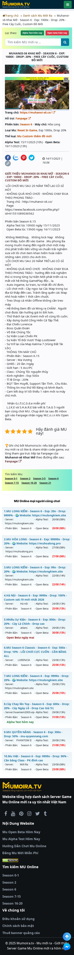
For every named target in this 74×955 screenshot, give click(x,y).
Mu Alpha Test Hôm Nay (21, 839)
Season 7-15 (12, 483)
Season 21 (45, 483)
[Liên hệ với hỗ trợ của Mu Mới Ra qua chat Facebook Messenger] (67, 947)
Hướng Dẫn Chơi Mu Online (24, 846)
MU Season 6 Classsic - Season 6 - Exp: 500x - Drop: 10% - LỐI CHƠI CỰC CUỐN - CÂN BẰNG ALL (35, 652)
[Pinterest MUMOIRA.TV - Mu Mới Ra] (21, 813)
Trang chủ (12, 15)
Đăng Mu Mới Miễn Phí (20, 853)
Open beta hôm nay (57, 32)
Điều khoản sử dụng (18, 919)
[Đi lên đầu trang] (67, 936)
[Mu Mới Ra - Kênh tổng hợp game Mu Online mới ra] (13, 813)
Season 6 (26, 124)
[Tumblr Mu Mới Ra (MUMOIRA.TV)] (45, 813)
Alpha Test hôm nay (32, 32)
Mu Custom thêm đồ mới (34, 136)
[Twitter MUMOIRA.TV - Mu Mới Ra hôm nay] (37, 813)
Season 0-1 (11, 478)
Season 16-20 (29, 483)
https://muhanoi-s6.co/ (36, 112)
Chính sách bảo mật (18, 926)
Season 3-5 (39, 478)
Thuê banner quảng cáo (21, 933)
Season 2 (25, 478)
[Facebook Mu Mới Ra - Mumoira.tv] (5, 813)
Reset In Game (27, 130)
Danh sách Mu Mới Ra (37, 15)
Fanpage (22, 118)
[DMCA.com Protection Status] (37, 860)
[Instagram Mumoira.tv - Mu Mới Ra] (29, 813)
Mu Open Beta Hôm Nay (21, 832)
